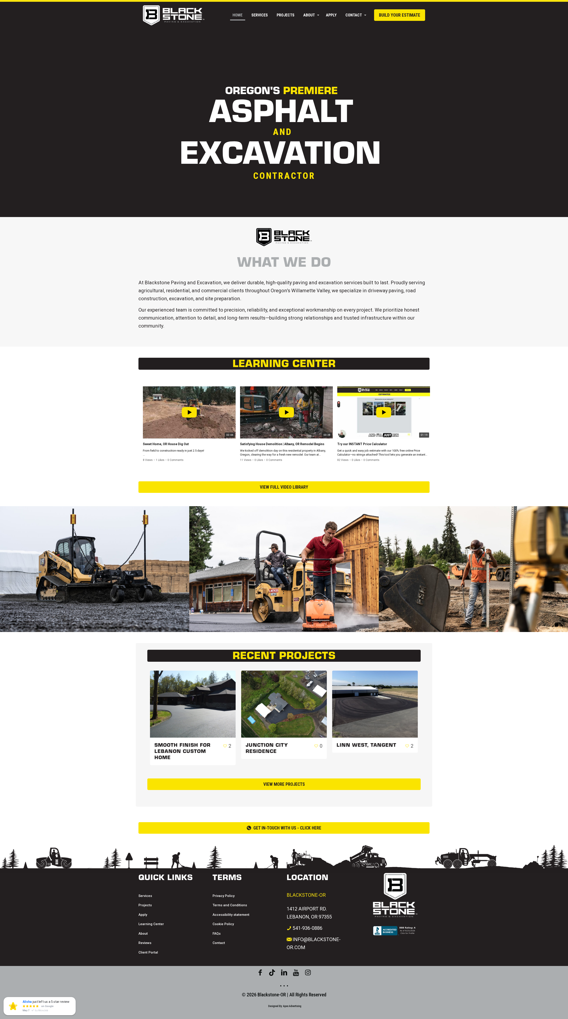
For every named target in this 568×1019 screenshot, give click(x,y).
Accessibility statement (231, 915)
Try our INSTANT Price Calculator (362, 444)
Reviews (144, 943)
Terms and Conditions (230, 905)
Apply (142, 915)
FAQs (217, 934)
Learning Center (151, 924)
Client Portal (148, 952)
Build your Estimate (399, 15)
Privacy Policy (224, 896)
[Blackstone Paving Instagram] (296, 972)
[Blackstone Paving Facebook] (260, 972)
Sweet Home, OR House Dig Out (166, 444)
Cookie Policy (223, 924)
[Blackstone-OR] (173, 15)
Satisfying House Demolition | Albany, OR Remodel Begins (282, 444)
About (143, 934)
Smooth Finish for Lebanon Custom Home (182, 751)
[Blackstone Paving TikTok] (272, 972)
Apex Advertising (292, 1006)
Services (145, 896)
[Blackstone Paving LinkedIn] (284, 972)
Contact (219, 943)
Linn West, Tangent (366, 745)
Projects (145, 905)
